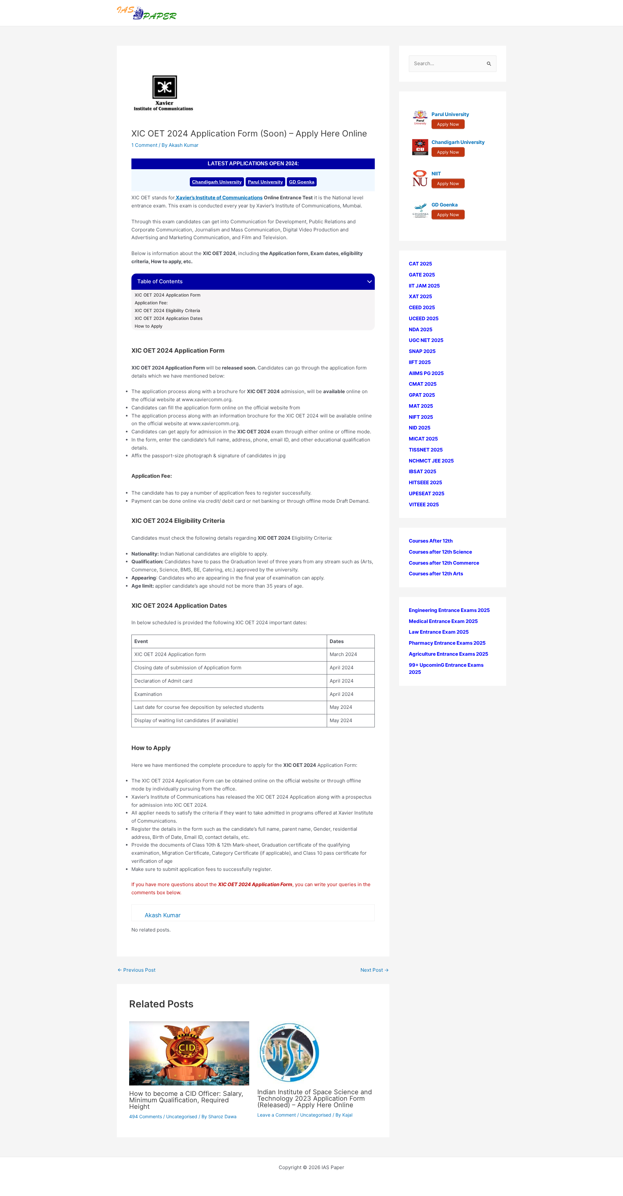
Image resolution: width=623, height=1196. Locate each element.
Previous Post (136, 969)
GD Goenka (301, 181)
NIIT (436, 173)
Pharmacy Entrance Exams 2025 (447, 643)
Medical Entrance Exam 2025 (443, 621)
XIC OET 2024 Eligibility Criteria (167, 310)
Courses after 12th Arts (436, 573)
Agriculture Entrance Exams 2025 (448, 654)
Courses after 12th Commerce (444, 563)
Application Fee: (151, 302)
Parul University (265, 181)
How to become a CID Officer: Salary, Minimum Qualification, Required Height (186, 1100)
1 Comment (144, 145)
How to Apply (149, 326)
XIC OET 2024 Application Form (168, 295)
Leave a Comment (276, 1115)
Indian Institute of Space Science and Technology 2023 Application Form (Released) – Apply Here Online (314, 1098)
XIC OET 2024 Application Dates (168, 318)
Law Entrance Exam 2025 (439, 632)
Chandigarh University (217, 181)
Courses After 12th (431, 541)
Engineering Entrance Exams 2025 (449, 610)
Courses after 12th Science (440, 552)
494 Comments (145, 1116)
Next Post (374, 969)
